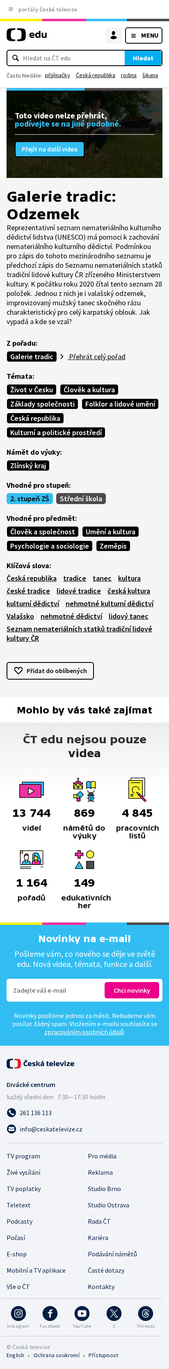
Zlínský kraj (28, 465)
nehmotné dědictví (71, 616)
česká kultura (128, 591)
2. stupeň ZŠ (29, 498)
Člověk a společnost (42, 531)
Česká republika (95, 75)
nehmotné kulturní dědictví (109, 603)
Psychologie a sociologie (49, 546)
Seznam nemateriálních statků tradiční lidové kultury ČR (79, 633)
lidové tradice (79, 591)
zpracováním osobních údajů (84, 1032)
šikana (150, 75)
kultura (129, 578)
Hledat (143, 58)
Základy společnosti (42, 404)
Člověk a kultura (89, 389)
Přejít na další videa (50, 149)
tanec (102, 578)
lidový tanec (128, 616)
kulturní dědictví (33, 603)
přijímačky (57, 75)
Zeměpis (113, 546)
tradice (74, 578)
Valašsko (20, 616)
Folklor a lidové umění (120, 404)
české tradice (28, 591)
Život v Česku (31, 389)
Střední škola (81, 498)
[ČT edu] (27, 38)
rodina (129, 75)
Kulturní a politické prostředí (56, 432)
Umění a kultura (110, 531)
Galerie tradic (31, 356)
